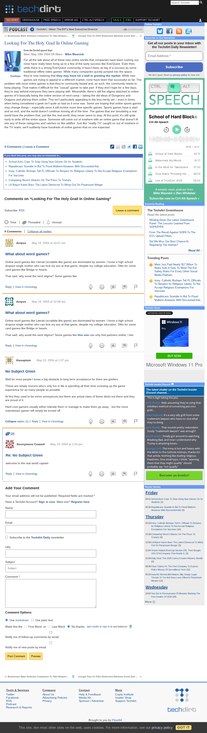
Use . (20, 620)
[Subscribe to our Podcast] (189, 31)
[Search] (202, 2)
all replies (39, 231)
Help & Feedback (90, 694)
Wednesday (157, 587)
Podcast (11, 704)
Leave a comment (127, 210)
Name (9, 507)
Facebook (12, 697)
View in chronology (26, 287)
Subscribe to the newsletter (37, 537)
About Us (48, 694)
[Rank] (151, 265)
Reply (8, 287)
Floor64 (117, 720)
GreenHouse (31, 20)
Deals (117, 20)
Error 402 (71, 20)
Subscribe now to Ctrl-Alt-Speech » (174, 198)
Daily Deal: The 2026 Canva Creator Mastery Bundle (177, 558)
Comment (12, 576)
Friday (152, 492)
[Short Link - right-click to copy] (112, 147)
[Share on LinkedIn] (140, 147)
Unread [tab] (56, 222)
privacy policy (180, 75)
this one (83, 335)
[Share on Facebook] (135, 147)
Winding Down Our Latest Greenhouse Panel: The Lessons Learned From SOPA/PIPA (171, 223)
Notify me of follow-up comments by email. (32, 637)
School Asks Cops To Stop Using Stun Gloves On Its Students (45, 161)
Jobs (128, 20)
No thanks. (78, 626)
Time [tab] (13, 222)
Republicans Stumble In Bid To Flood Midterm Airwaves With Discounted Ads (54, 166)
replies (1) (17, 421)
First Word (35, 626)
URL (8, 547)
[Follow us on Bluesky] (160, 31)
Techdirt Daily (40, 537)
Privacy (47, 700)
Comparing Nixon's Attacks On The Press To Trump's (40, 180)
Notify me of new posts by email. (26, 647)
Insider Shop (123, 697)
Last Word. (59, 626)
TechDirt (12, 20)
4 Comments (13, 146)
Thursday (155, 517)
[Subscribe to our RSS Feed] (179, 31)
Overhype (15, 76)
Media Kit (85, 697)
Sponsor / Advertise (91, 700)
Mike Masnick (74, 54)
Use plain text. (44, 620)
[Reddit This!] (123, 147)
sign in (106, 626)
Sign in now (47, 501)
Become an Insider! (174, 475)
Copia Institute (124, 694)
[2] (10, 433)
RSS (21, 210)
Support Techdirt (147, 20)
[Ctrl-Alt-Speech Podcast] (174, 94)
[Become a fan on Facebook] (169, 31)
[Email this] (118, 147)
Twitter (10, 694)
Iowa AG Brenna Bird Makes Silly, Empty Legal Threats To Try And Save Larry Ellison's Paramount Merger (176, 577)
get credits (93, 626)
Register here (80, 501)
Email (8, 522)
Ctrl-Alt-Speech (93, 20)
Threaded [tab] (34, 222)
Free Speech (52, 20)
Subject (10, 562)
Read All (195, 250)
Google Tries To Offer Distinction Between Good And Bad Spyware (114, 36)
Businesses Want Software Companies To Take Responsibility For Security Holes (51, 36)
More (148, 601)
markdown (22, 620)
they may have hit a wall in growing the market (88, 75)
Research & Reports (19, 707)
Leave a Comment (36, 146)
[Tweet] (129, 147)
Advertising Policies (54, 697)
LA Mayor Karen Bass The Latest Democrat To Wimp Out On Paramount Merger (56, 184)
